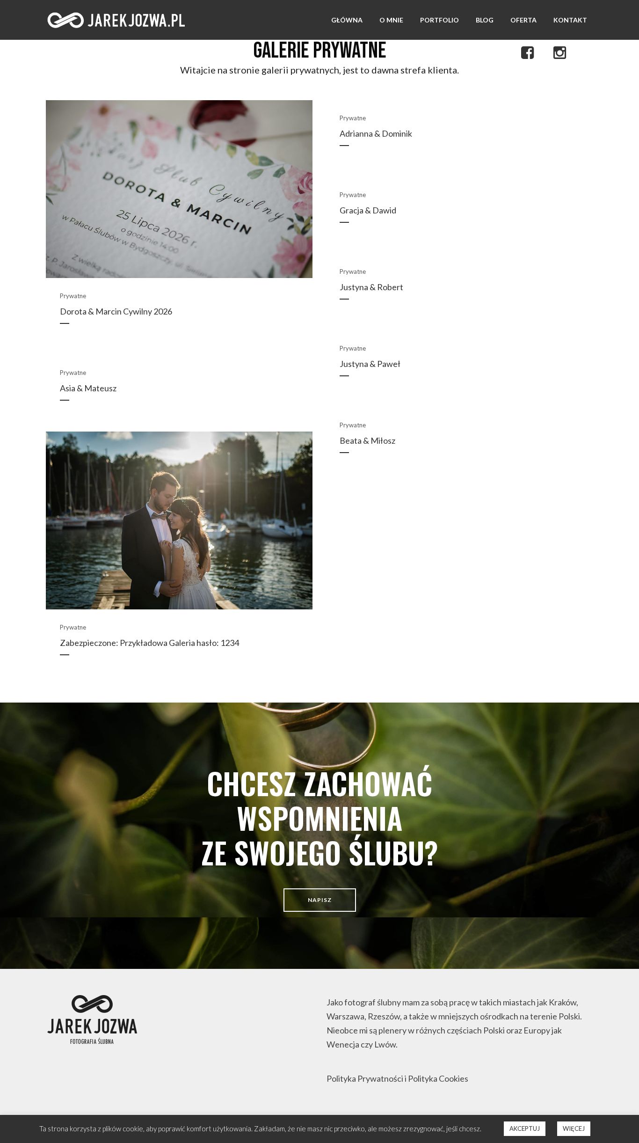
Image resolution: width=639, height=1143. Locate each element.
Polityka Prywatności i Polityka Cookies (397, 1078)
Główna (347, 20)
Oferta (523, 20)
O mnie (391, 20)
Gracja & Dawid (368, 210)
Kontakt (570, 20)
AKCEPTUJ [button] (524, 1128)
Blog (485, 20)
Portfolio (439, 20)
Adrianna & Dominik (376, 133)
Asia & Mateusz (88, 388)
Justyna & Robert (371, 287)
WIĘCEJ (574, 1128)
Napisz (320, 899)
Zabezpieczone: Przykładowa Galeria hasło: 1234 (149, 642)
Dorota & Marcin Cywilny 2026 (116, 311)
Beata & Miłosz (367, 440)
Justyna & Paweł (370, 364)
